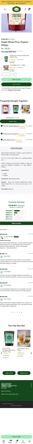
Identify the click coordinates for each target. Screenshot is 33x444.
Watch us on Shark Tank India (9, 394)
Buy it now (16, 84)
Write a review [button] (16, 223)
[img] (3, 234)
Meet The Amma (5, 391)
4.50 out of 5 (20, 205)
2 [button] (14, 312)
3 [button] (17, 312)
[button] (5, 39)
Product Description (16, 148)
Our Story (4, 388)
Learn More (12, 62)
